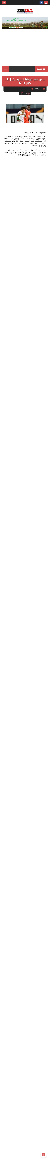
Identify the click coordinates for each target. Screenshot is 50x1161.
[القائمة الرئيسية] (5, 69)
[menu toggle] (46, 2)
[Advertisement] (25, 49)
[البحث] (4, 2)
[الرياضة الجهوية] (25, 11)
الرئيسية (39, 68)
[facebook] (41, 2)
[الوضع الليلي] (44, 1155)
